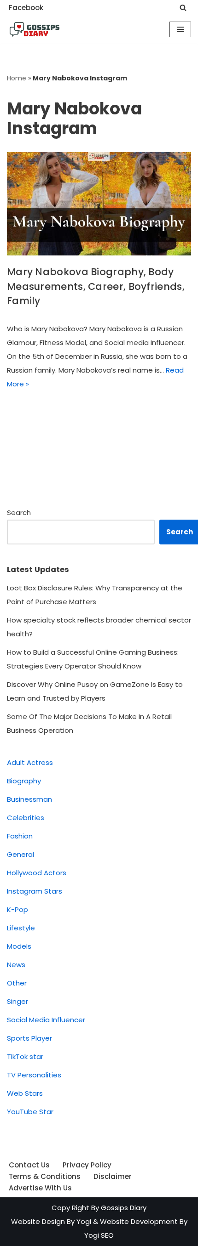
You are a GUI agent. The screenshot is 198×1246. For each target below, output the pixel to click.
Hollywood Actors (36, 873)
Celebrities (25, 817)
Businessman (29, 799)
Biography (24, 781)
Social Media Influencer (46, 1020)
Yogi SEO (99, 1235)
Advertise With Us (40, 1188)
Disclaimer (112, 1176)
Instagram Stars (34, 891)
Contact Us (29, 1165)
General (20, 854)
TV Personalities (34, 1075)
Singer (17, 1001)
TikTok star (25, 1056)
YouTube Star (30, 1111)
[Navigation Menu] (180, 29)
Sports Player (29, 1038)
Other (17, 983)
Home (16, 78)
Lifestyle (21, 928)
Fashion (20, 836)
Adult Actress (30, 762)
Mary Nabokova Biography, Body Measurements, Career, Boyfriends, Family (96, 286)
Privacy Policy (87, 1165)
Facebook (26, 7)
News (16, 964)
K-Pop (17, 909)
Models (19, 946)
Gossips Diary (123, 1207)
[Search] (183, 7)
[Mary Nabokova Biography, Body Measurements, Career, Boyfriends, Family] (99, 203)
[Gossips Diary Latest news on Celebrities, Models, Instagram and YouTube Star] (34, 29)
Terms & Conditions (45, 1176)
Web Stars (25, 1093)
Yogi (83, 1221)
